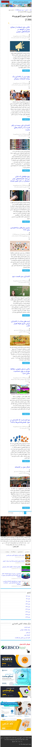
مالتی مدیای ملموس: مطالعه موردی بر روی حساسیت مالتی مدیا (20, 371)
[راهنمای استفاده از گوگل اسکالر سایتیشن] (26, 569)
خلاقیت (27, 330)
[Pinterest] (14, 742)
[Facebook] (18, 742)
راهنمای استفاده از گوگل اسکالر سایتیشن (11, 567)
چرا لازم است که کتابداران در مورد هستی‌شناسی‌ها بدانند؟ (20, 421)
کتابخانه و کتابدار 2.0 (15, 38)
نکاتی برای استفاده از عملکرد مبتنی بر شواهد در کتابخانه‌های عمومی (20, 29)
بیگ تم (20, 744)
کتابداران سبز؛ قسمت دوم (21, 276)
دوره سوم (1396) (19, 10)
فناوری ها (24, 187)
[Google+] (20, 742)
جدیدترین (20, 552)
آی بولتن (28, 632)
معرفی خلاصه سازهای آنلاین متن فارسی (15, 555)
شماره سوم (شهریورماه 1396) (24, 236)
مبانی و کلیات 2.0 (23, 38)
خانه (30, 10)
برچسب (7, 552)
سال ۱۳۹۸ (28, 607)
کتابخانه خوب (27, 635)
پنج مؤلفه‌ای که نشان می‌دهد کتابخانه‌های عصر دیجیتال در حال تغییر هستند (20, 178)
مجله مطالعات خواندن (25, 630)
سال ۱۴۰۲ (28, 596)
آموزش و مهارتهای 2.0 (24, 234)
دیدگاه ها (13, 552)
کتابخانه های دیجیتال (22, 85)
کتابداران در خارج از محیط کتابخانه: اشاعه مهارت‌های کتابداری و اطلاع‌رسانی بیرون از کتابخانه (11, 575)
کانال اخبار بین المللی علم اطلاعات (22, 638)
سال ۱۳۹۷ (28, 609)
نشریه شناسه (27, 627)
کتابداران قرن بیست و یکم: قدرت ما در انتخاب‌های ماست (20, 127)
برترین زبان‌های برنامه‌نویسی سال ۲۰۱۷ (20, 228)
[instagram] (13, 742)
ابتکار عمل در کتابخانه (22, 467)
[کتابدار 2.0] (16, 3)
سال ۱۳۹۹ (28, 604)
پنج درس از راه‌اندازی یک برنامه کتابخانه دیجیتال (21, 77)
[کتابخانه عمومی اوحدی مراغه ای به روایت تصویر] (27, 562)
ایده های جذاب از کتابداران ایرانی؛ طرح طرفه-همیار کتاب (20, 323)
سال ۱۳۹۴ (28, 617)
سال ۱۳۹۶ (28, 612)
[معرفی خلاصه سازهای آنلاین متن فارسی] (27, 557)
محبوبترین (27, 552)
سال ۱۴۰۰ (28, 601)
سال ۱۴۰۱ (28, 599)
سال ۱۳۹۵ (27, 615)
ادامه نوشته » (26, 70)
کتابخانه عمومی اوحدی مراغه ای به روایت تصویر (13, 561)
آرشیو (26, 10)
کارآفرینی (20, 332)
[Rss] (21, 742)
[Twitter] (16, 742)
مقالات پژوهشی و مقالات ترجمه (20, 379)
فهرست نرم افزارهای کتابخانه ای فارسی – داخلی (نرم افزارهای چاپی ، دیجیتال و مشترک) (11, 582)
